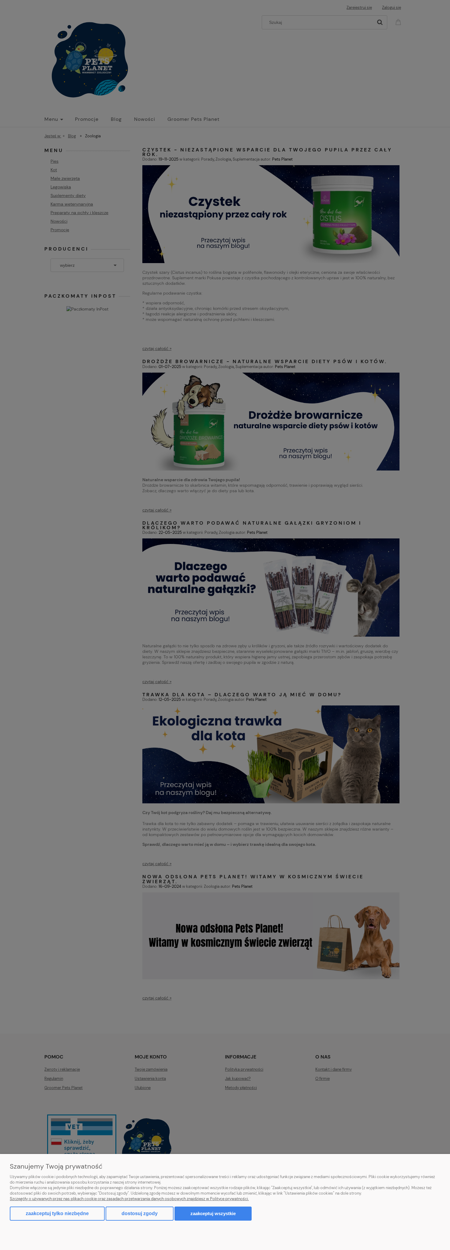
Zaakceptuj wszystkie (213, 1213)
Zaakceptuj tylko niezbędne (57, 1213)
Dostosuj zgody (140, 1213)
